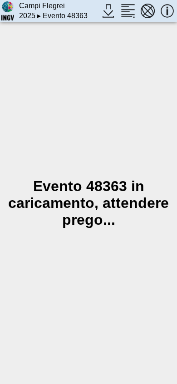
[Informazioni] (167, 10)
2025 (27, 16)
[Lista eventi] (128, 10)
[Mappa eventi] (147, 10)
